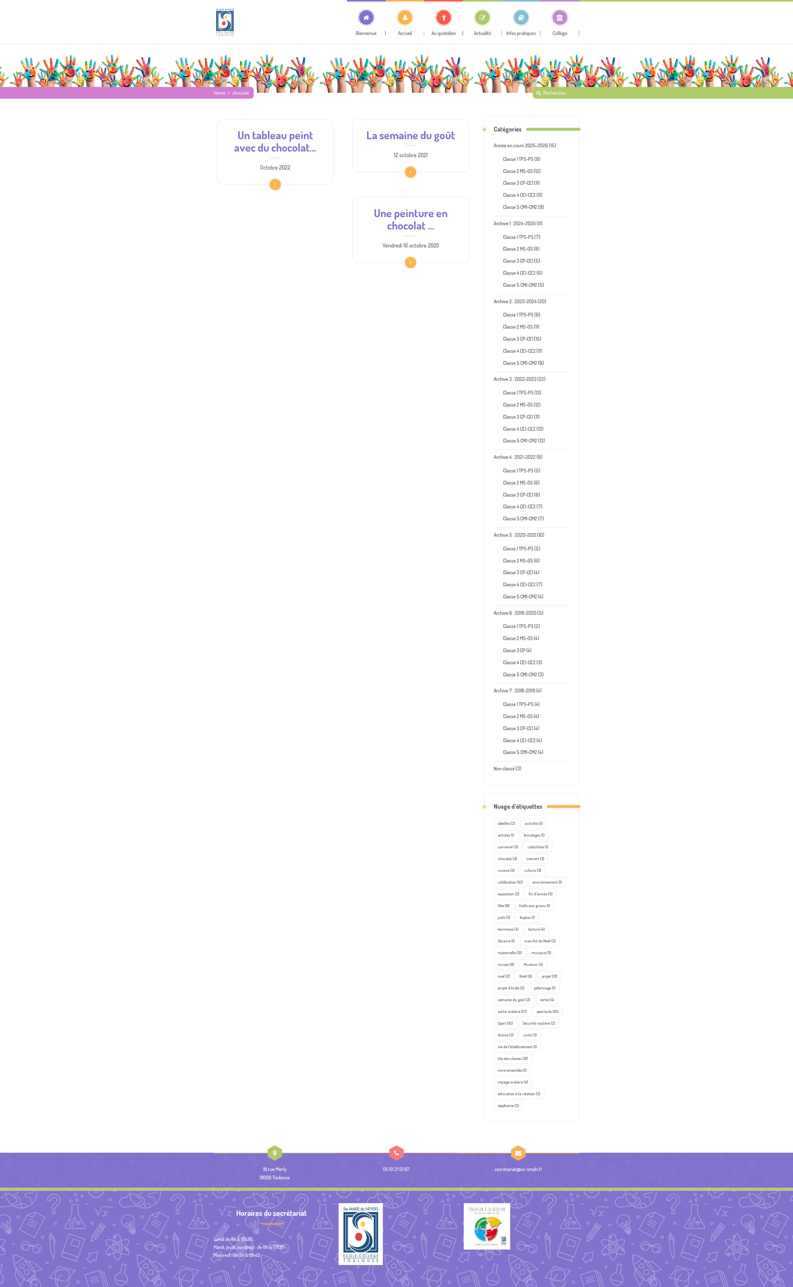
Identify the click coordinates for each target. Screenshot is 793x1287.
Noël (525, 976)
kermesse (508, 929)
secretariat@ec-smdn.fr (518, 1169)
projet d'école (511, 987)
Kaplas (527, 917)
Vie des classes (513, 1058)
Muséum (533, 964)
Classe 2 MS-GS (518, 171)
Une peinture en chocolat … (411, 219)
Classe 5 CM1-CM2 (520, 207)
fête (504, 905)
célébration (510, 882)
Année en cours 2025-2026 (521, 145)
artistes (506, 835)
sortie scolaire (512, 1011)
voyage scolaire (513, 1081)
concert (535, 858)
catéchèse (538, 846)
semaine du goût (514, 999)
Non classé (504, 768)
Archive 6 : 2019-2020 (515, 613)
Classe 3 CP (514, 650)
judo (504, 917)
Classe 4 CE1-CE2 (519, 195)
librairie (506, 940)
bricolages (534, 835)
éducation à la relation (519, 1093)
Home (220, 93)
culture (532, 870)
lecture (536, 929)
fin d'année (541, 893)
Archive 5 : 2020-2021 (515, 535)
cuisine (506, 870)
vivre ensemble (512, 1070)
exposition (508, 893)
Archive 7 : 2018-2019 (514, 690)
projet (549, 976)
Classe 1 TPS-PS (518, 159)
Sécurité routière (539, 1023)
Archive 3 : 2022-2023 (515, 379)
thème (506, 1034)
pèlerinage (544, 987)
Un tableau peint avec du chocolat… (275, 141)
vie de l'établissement (517, 1046)
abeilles (506, 823)
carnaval (508, 846)
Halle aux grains (534, 905)
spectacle (548, 1011)
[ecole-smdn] (225, 22)
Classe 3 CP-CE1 (518, 183)
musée (506, 964)
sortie (547, 999)
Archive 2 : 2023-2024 (515, 301)
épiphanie (508, 1105)
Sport (505, 1023)
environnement (547, 882)
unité (530, 1034)
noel (504, 976)
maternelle (510, 952)
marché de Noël (540, 940)
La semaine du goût (410, 135)
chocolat (507, 858)
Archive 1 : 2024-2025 (515, 223)
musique (541, 952)
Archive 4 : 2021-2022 (515, 457)
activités (534, 823)
